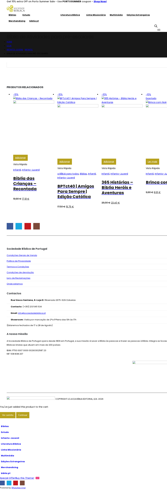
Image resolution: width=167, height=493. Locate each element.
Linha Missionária (96, 15)
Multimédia (116, 15)
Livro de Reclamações (18, 278)
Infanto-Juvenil (45, 15)
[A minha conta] (159, 26)
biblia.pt (34, 21)
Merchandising (17, 21)
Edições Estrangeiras (138, 15)
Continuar (22, 415)
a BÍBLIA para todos (68, 173)
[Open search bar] (156, 26)
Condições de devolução (20, 272)
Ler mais (152, 161)
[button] (2, 421)
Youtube (27, 226)
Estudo (26, 15)
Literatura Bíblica (70, 15)
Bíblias (12, 15)
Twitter (18, 226)
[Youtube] (15, 483)
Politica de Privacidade (19, 261)
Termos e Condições (18, 266)
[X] (9, 483)
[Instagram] (22, 483)
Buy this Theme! (27, 478)
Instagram (36, 226)
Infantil (17, 169)
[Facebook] (2, 483)
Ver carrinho (7, 415)
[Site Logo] (16, 8)
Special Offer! (8, 478)
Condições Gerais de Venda (22, 255)
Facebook (10, 226)
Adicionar (20, 157)
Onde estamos (15, 283)
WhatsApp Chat (18, 487)
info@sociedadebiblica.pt (32, 313)
